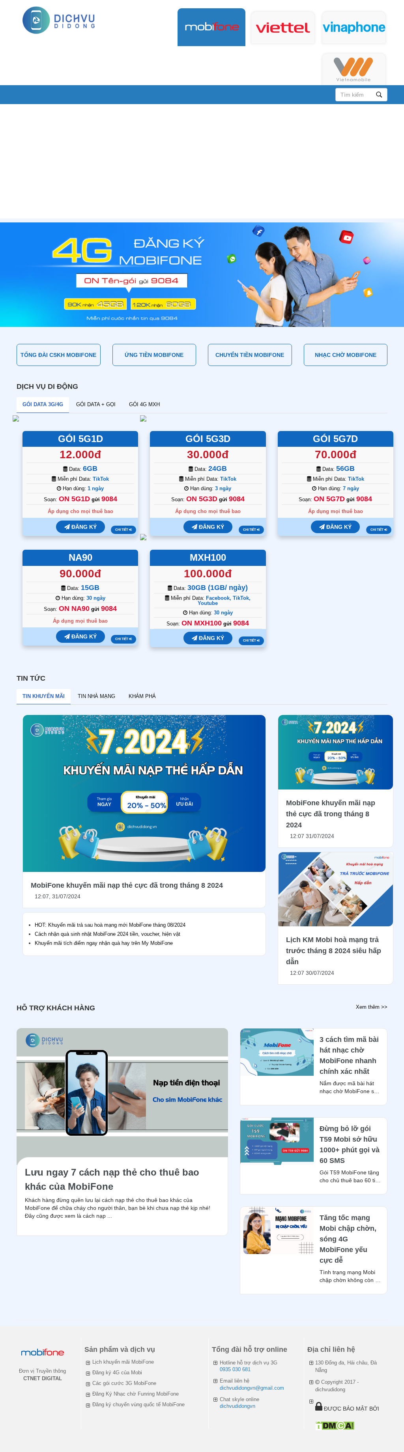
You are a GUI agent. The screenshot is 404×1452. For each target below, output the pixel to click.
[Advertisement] (202, 163)
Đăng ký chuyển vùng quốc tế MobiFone (138, 1404)
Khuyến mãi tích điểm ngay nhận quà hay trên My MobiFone (104, 943)
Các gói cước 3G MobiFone (124, 1383)
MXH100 (208, 557)
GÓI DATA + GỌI (96, 404)
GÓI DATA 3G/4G (42, 404)
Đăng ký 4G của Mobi (117, 1372)
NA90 (80, 557)
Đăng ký (83, 527)
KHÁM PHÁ (142, 696)
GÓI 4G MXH (144, 404)
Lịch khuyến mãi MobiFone (123, 1362)
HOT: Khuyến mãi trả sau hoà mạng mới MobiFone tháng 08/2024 (110, 925)
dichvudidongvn (237, 1406)
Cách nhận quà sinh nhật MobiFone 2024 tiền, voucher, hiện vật (107, 934)
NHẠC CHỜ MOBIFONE (345, 355)
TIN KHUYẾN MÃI (43, 696)
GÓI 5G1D (80, 438)
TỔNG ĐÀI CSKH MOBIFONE (58, 355)
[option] (202, 274)
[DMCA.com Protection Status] (334, 1425)
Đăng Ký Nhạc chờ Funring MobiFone (135, 1394)
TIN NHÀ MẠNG (96, 696)
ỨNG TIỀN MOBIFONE (154, 355)
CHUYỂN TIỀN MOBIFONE (249, 355)
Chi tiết (122, 530)
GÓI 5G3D (207, 438)
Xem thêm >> (371, 1007)
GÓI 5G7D (335, 438)
